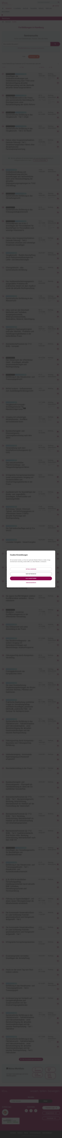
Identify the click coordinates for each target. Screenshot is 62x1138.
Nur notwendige (31, 573)
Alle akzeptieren (31, 578)
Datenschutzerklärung (31, 582)
